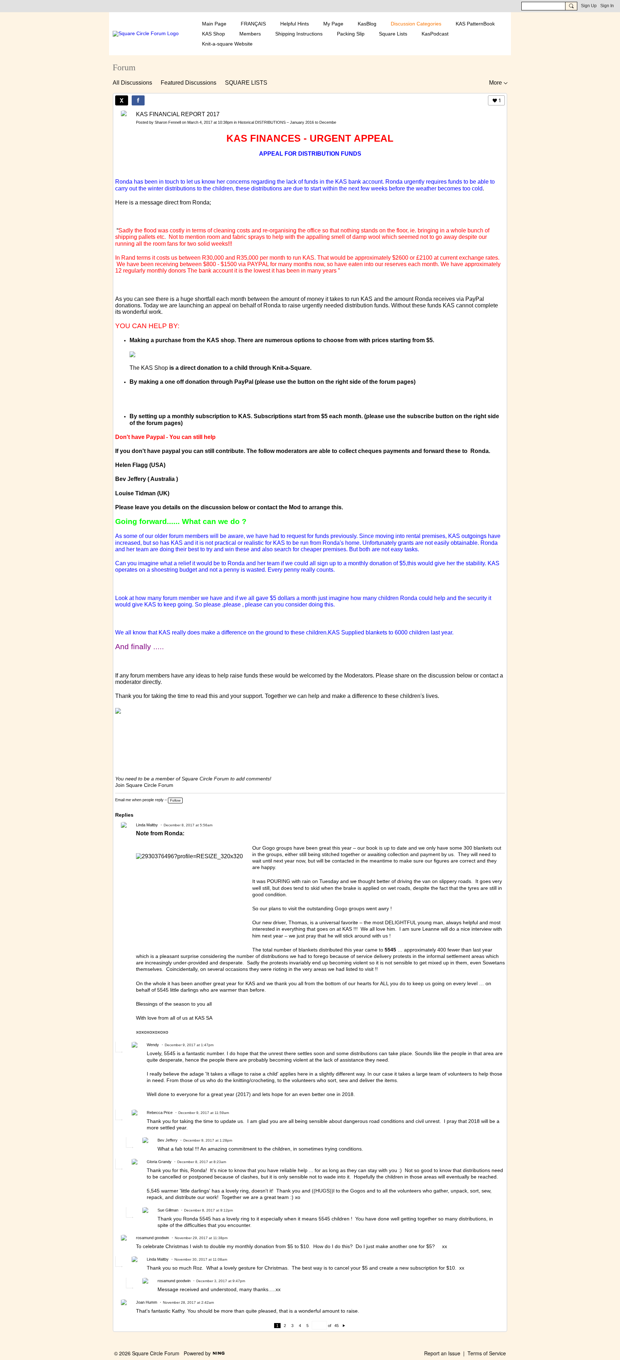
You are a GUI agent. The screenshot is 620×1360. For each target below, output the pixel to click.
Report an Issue (442, 1353)
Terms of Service (487, 1353)
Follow (175, 800)
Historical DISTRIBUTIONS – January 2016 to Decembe (287, 122)
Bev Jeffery (168, 1140)
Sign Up (589, 5)
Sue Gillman (168, 1210)
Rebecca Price (160, 1112)
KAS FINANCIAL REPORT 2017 (178, 114)
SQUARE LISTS (246, 83)
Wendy (153, 1045)
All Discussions (132, 83)
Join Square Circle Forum (144, 785)
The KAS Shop (149, 368)
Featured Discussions (188, 83)
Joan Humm (146, 1302)
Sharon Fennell (168, 122)
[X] (121, 100)
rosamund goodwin (152, 1238)
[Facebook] (138, 100)
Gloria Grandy (159, 1162)
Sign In (607, 5)
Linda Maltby (147, 825)
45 (336, 1325)
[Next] (344, 1325)
